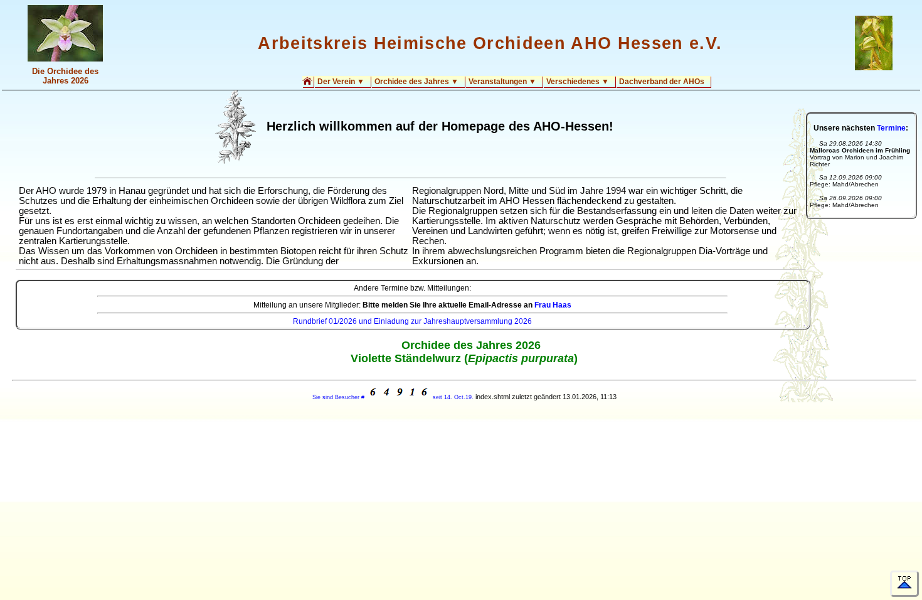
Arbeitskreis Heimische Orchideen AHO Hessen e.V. (490, 43)
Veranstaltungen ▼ (502, 81)
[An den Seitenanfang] (904, 584)
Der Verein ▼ (340, 81)
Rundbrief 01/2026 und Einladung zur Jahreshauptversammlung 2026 (412, 321)
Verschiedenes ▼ (577, 81)
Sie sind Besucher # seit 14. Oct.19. (393, 397)
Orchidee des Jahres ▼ (416, 81)
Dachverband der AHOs (661, 81)
